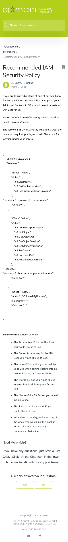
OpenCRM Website (45, 10)
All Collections (10, 46)
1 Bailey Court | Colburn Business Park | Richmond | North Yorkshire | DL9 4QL (34, 522)
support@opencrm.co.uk (34, 515)
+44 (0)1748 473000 (34, 529)
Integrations (9, 52)
